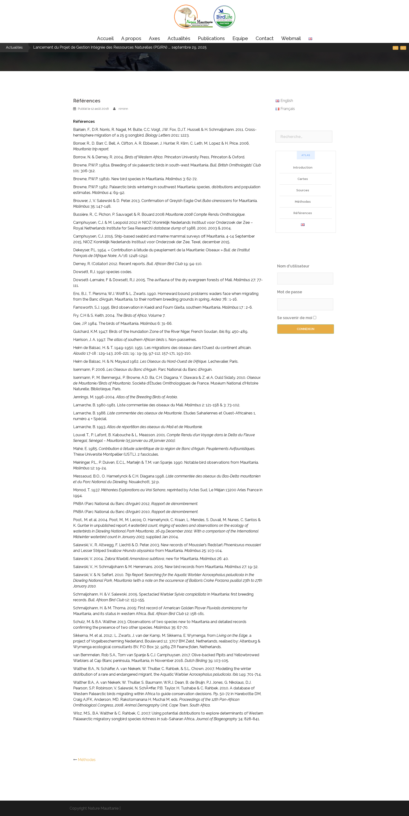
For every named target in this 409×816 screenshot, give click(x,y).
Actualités (179, 38)
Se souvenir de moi (294, 318)
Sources (302, 190)
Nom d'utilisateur (293, 266)
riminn (123, 108)
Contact (265, 38)
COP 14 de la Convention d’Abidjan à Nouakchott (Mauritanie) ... (87, 47)
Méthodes (87, 759)
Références (302, 213)
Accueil (105, 38)
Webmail (291, 38)
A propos (131, 38)
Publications (211, 38)
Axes (154, 38)
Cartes (303, 179)
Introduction (302, 167)
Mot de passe (289, 292)
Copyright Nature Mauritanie (94, 808)
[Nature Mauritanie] (204, 18)
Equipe (240, 38)
